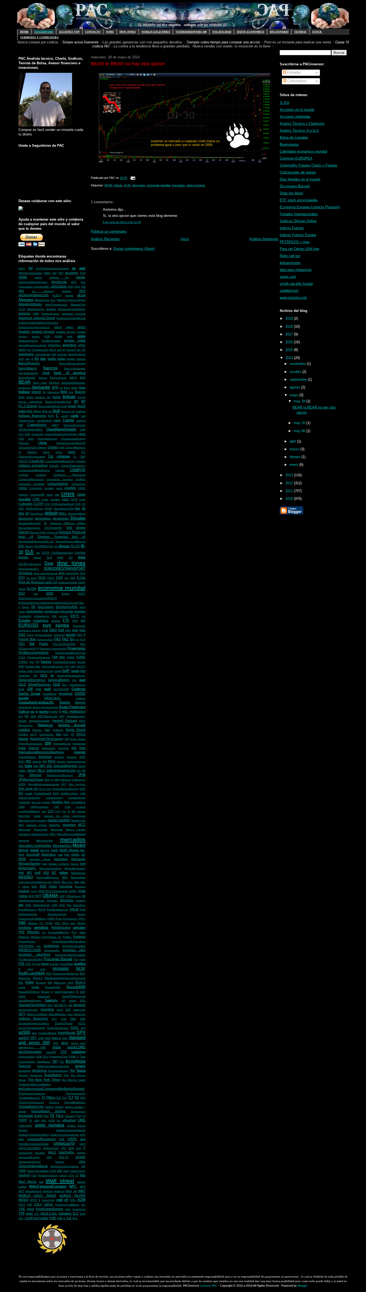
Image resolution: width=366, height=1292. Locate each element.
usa (82, 1139)
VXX (71, 1175)
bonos (81, 397)
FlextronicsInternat (38, 657)
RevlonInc (24, 978)
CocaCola (36, 461)
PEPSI (81, 923)
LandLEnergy (54, 797)
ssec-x (56, 1038)
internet (79, 752)
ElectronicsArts (66, 607)
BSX (45, 411)
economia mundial (61, 588)
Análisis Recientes (105, 239)
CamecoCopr (26, 420)
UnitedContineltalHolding (33, 1134)
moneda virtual (39, 859)
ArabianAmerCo (28, 340)
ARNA (81, 345)
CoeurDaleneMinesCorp (59, 461)
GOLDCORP (61, 689)
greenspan (25, 707)
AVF (54, 354)
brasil (72, 406)
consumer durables (31, 483)
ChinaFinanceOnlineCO (70, 442)
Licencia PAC (208, 1285)
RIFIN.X (38, 978)
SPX (81, 1032)
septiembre (299, 379)
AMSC (69, 327)
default (50, 513)
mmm (75, 854)
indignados (48, 748)
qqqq (45, 963)
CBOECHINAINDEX (30, 429)
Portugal (79, 936)
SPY (33, 1038)
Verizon (59, 1161)
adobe (80, 277)
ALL (53, 300)
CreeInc (23, 494)
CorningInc (35, 488)
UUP (71, 1148)
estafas (55, 620)
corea (22, 488)
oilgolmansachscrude (31, 900)
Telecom (24, 1066)
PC (41, 923)
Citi (50, 456)
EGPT (81, 593)
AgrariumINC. (42, 286)
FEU (82, 644)
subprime (78, 1052)
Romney (41, 982)
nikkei (25, 886)
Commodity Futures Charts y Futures (308, 165)
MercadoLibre (44, 840)
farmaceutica (45, 639)
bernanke (41, 387)
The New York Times (44, 1079)
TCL (61, 1061)
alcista (69, 295)
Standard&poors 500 (191, 31)
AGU (70, 286)
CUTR (38, 503)
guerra (44, 711)
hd (26, 716)
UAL (43, 1120)
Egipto (66, 593)
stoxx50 (51, 1052)
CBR (82, 429)
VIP (83, 1166)
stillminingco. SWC (32, 1047)
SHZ (68, 1009)
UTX (63, 1148)
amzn (81, 327)
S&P (82, 991)
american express (73, 313)
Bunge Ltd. (68, 411)
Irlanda (37, 761)
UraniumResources (41, 1139)
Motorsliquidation (75, 868)
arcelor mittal (74, 340)
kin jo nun (45, 788)
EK (33, 607)
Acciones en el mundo (297, 110)
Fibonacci (45, 648)
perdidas (24, 927)
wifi (75, 1191)
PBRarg (33, 923)
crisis (67, 493)
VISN (53, 1170)
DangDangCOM (63, 508)
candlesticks (44, 420)
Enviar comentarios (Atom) (134, 249)
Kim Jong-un (77, 784)
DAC (21, 508)
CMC (82, 456)
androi (36, 336)
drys (62, 573)
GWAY (54, 711)
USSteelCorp (51, 1148)
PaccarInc (79, 905)
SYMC (72, 1056)
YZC (36, 1213)
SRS (48, 1038)
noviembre (298, 364)
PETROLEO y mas (294, 242)
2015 (289, 350)
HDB (33, 716)
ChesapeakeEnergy (73, 438)
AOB (47, 336)
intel (82, 748)
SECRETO (60, 1005)
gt (36, 711)
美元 (75, 1218)
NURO (73, 891)
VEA (49, 1157)
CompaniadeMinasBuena (34, 470)
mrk (21, 872)
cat (20, 424)
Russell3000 (75, 987)
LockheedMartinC (29, 811)
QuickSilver (66, 963)
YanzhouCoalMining (67, 1204)
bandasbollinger (28, 373)
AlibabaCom (41, 300)
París (58, 918)
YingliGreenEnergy (49, 1209)
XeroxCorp (48, 1200)
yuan (29, 1213)
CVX (78, 504)
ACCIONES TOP (69, 31)
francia (46, 662)
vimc (82, 1161)
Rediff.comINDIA (31, 973)
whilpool (48, 1191)
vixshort (24, 1175)
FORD (80, 657)
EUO (75, 620)
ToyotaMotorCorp (31, 1106)
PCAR (49, 923)
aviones (62, 354)
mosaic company (59, 863)
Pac (69, 905)
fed (31, 644)
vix (59, 1171)
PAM (82, 909)
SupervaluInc (26, 1056)
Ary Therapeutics (37, 349)
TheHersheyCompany (31, 1093)
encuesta (66, 611)
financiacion (59, 648)
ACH (82, 272)
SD (63, 1000)
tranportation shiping (48, 1111)
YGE (21, 1209)
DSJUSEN (72, 573)
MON (22, 859)
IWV (42, 766)
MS (29, 872)
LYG (58, 811)
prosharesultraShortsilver (70, 954)
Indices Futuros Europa (298, 235)
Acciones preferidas (295, 117)
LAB (82, 793)
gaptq (75, 671)
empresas (51, 611)
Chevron (23, 442)
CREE (81, 488)
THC (66, 1075)
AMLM (58, 327)
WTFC (33, 1200)
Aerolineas (59, 282)
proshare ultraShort (34, 954)
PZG (28, 963)
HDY (62, 716)
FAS (57, 639)
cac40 (64, 415)
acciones (71, 272)
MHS (21, 854)
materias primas (36, 824)
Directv (23, 532)
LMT (56, 806)
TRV (46, 1116)
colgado (54, 465)
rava (43, 969)
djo (38, 552)
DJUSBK (80, 552)
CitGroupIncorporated (31, 456)
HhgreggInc (25, 725)
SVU (45, 1056)
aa (74, 268)
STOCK (317, 31)
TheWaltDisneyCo (29, 1097)
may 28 (300, 401)
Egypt (25, 607)
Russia (45, 991)
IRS (44, 761)
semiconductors (28, 1009)
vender (80, 1157)
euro (47, 625)
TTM (78, 1116)
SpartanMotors (47, 1033)
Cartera (68, 420)
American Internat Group (36, 318)
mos (44, 863)
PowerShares (26, 941)
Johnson (35, 775)
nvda (81, 891)
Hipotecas (45, 725)
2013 (289, 475)
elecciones (46, 607)
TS (52, 1116)
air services (42, 291)
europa (62, 625)
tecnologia (75, 1061)
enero (294, 465)
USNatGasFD (64, 1144)
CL (75, 456)
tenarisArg (24, 1070)
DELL (63, 513)
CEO (21, 438)
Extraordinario (43, 634)
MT (54, 872)
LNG (67, 806)
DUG (42, 577)
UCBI (51, 1120)
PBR (22, 923)
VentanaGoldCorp (29, 1161)
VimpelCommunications (64, 1166)
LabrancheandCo (29, 797)
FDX (21, 643)
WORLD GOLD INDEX (155, 31)
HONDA (23, 734)
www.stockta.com (293, 298)
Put (76, 959)
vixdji (66, 1170)
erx (83, 616)
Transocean (78, 1111)
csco (65, 499)
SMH (73, 1018)
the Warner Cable (73, 1079)
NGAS (57, 882)
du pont (32, 577)
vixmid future (78, 1170)
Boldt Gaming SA (39, 397)
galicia (22, 671)
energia (79, 611)
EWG (53, 630)
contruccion (78, 483)
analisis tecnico (42, 331)
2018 (289, 326)
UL (58, 1120)
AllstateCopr (77, 304)
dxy (67, 577)
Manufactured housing (32, 820)
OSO (62, 905)
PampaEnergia (27, 914)
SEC (50, 1005)
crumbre (55, 499)
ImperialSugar (61, 743)
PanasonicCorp (57, 914)
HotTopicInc (46, 734)
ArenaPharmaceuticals (32, 345)
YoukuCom (78, 1209)
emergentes (34, 611)
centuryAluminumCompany (60, 434)
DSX (82, 573)
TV (83, 1116)
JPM (81, 775)
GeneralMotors (59, 680)
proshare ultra (74, 950)
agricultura (58, 286)
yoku (68, 1209)
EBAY (81, 582)
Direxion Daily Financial (43, 532)
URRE (72, 1139)
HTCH (80, 734)
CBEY (55, 425)
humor (23, 739)
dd (27, 513)
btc (50, 411)
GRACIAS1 (52, 698)
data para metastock (296, 270)
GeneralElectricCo (31, 680)
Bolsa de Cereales (294, 137)
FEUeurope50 (27, 648)
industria (63, 748)
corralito (49, 488)
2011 (289, 491)
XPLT (21, 1204)
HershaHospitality (39, 720)
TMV (82, 1097)
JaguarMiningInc (65, 766)
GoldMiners (50, 693)
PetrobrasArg (60, 927)
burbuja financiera (32, 415)
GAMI (57, 671)
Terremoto (36, 1075)
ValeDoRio (66, 1152)
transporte (25, 1115)
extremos (59, 634)
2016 (289, 342)
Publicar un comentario (108, 231)
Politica (67, 936)
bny (71, 392)
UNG (81, 1120)
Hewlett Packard (64, 720)
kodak (28, 793)
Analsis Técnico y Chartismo (302, 124)
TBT (55, 1061)
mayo (294, 395)
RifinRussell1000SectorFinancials (64, 978)
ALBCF (57, 295)
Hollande (58, 729)
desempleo (43, 518)
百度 (69, 1218)
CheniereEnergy (47, 438)
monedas (61, 859)
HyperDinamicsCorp (30, 743)
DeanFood (36, 513)
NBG (65, 877)
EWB (45, 630)
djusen (23, 557)
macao (81, 811)
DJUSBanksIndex (62, 552)
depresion (25, 518)
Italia (28, 766)
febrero (295, 457)
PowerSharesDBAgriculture (68, 941)
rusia (35, 987)
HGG (82, 720)
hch (20, 716)
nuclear (23, 891)
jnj (83, 770)
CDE (27, 434)
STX (64, 1051)
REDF (80, 969)
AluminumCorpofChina (71, 309)
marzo (295, 449)
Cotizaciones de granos (298, 172)
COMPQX (77, 470)
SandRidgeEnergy (29, 1000)
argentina (69, 345)
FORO (110, 31)
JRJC (47, 779)
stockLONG (76, 1047)
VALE (52, 1152)
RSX (70, 982)
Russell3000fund (28, 991)
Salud (22, 996)
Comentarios (296, 81)
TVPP (22, 1120)
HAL (65, 711)
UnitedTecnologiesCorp (64, 1134)
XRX (29, 1204)
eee (35, 593)
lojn (44, 811)
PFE (21, 932)
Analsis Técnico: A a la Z (299, 131)
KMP (82, 788)
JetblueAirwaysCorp (61, 770)
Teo (72, 1070)
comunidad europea (59, 479)
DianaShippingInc (29, 527)
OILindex (52, 900)
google (23, 698)
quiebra (79, 964)
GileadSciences (39, 684)
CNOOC (23, 461)
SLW (63, 1018)
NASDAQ (25, 877)
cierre (46, 452)
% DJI (284, 103)
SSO (65, 1038)
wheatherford (33, 1191)
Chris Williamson (76, 447)
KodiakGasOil (42, 793)
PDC (57, 923)
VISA (22, 1170)
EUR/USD (28, 625)
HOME (24, 31)
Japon (31, 770)
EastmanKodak (67, 582)
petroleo (79, 927)
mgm (54, 850)
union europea (49, 1125)
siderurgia (79, 1009)
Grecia (64, 702)
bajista (71, 358)
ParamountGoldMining (32, 918)
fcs (77, 639)
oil (83, 896)
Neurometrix (78, 877)
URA (21, 1139)
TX (30, 1120)
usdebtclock (289, 291)
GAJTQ (80, 666)
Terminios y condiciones (39, 37)
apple (81, 336)
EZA (79, 634)
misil (60, 854)
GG (74, 680)
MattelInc (54, 824)
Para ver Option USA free (299, 249)
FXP (72, 666)
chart (31, 438)
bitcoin (36, 392)
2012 (21, 268)
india (22, 748)
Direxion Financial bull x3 (61, 536)
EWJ (68, 630)
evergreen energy (29, 630)
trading (49, 1106)
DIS (21, 546)
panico (81, 914)
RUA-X (80, 982)
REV (82, 973)
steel (64, 1043)
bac (43, 359)
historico (37, 729)
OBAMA (50, 895)
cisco (71, 452)
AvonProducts (76, 354)
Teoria (80, 1070)
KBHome (65, 779)
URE (62, 1139)
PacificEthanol (27, 909)
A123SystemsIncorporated (52, 268)
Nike (77, 882)
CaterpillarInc (37, 424)
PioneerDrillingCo (58, 932)
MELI (53, 834)
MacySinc (24, 815)
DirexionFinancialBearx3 (70, 541)
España (24, 620)
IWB (35, 766)
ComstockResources (31, 479)
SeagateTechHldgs (32, 1005)
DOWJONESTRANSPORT (64, 568)
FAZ (65, 639)
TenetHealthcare (58, 1070)
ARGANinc (54, 345)
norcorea (65, 886)
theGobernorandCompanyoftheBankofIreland (51, 1088)
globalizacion (77, 684)
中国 (52, 1218)
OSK (54, 905)
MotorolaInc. (27, 868)
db (83, 508)
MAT (21, 824)
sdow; (72, 1000)
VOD (34, 1175)
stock (56, 1047)
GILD (22, 684)
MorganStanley (29, 863)
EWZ (21, 634)
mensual (23, 840)
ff (37, 648)
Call (83, 415)
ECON (31, 588)
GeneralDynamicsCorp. (71, 675)
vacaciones (25, 1152)
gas (82, 671)
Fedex (43, 643)
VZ (77, 1175)
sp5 (83, 1027)
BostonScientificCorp (58, 401)
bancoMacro (27, 368)
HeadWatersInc (75, 716)
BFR (55, 387)
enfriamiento (41, 616)
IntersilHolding (27, 756)
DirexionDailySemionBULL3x (36, 541)
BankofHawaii (26, 377)
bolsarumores (290, 263)
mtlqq (63, 873)
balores (80, 358)
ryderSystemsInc (64, 991)
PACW (42, 909)
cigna (58, 452)
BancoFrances (29, 363)
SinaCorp (79, 1014)
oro (20, 905)
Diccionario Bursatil (295, 186)
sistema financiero (33, 1018)
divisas (64, 546)
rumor (21, 987)
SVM (39, 1056)
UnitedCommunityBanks (70, 1130)
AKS (82, 291)
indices (33, 748)
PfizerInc (33, 932)
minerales (48, 854)
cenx (82, 434)
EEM (49, 593)
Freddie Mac (32, 666)
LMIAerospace (39, 806)
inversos (72, 756)
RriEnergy (60, 982)
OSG (28, 905)
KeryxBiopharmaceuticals (43, 784)
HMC (47, 729)
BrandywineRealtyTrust (53, 406)
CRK (36, 499)
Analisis (24, 331)
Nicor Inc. (67, 882)
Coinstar (80, 461)
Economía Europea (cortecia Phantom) (310, 207)
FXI (67, 666)
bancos (50, 368)
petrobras (41, 927)
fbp (72, 639)
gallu (30, 671)
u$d (36, 1120)
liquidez (57, 802)
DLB (49, 557)
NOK (43, 886)
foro (31, 661)
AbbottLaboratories (30, 272)
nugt (34, 891)
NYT (38, 896)
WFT (21, 1191)
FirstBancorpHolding (33, 652)
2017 (289, 334)
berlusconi (24, 387)
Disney (29, 546)
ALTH (21, 309)
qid (38, 963)
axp (27, 358)
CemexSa (37, 434)
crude (44, 499)
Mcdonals (56, 829)
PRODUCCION (29, 950)
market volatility (59, 820)
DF (45, 523)
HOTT (33, 734)
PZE (21, 963)
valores (81, 1152)
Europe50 (79, 625)
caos (57, 420)
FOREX (23, 661)
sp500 (24, 1032)
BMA (63, 392)
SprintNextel (67, 1032)
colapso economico (33, 465)
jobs (21, 775)
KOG (56, 793)
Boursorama (289, 144)
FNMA (70, 657)
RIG (20, 982)
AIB (83, 286)
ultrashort (69, 1120)
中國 (59, 1218)
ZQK (82, 1213)
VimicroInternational (33, 1166)
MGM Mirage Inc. (72, 850)
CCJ (21, 434)
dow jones (71, 563)
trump (38, 1115)
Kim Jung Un (28, 788)
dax (77, 508)
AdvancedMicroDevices (32, 282)
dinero (80, 527)
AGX (77, 286)
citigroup (63, 456)
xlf (66, 1200)
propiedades (51, 950)
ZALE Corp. (49, 1213)
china (42, 443)
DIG (69, 527)
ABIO (47, 272)
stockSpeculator (30, 1051)
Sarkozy (51, 1000)
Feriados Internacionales (299, 214)
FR (37, 661)
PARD (50, 918)
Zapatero (65, 1213)
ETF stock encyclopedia (299, 200)
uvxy (78, 1148)
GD (35, 675)
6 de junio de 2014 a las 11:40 (122, 222)
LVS (51, 811)
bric (30, 411)
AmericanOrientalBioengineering (38, 322)
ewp (75, 630)
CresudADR (37, 494)
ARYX (52, 349)
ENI (54, 616)
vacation (40, 1152)
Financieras (76, 648)
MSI (46, 872)
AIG (21, 291)
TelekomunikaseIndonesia (53, 1066)
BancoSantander (74, 368)
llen (67, 802)
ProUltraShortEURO (30, 959)
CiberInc (32, 452)
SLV (54, 1018)
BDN (82, 377)
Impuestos (79, 743)
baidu (52, 358)
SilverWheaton (57, 1014)
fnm (62, 657)
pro (39, 946)
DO (71, 557)
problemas (51, 945)
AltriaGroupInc (35, 309)
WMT (81, 1191)
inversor (59, 756)
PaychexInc (70, 918)
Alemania (25, 300)
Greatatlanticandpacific (36, 702)
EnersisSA (24, 616)
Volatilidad (221, 31)
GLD (56, 684)
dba (21, 513)
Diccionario (279, 31)
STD (55, 1043)
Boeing (80, 392)
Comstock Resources (69, 474)
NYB (31, 896)
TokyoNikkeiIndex (74, 1102)
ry (52, 991)
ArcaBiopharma (51, 340)
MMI (66, 854)
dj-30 (127, 185)
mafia (37, 815)
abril (293, 441)
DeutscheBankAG (29, 523)
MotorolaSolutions (50, 868)
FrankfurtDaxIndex (64, 661)
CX (83, 504)
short (60, 1009)
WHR (69, 1191)
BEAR (24, 382)
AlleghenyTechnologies (71, 300)
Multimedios (78, 872)
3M (30, 268)
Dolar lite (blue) (291, 193)
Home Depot (75, 729)
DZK (73, 577)
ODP (62, 896)
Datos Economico (250, 31)
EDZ (21, 593)
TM (76, 1097)
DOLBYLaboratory (29, 563)
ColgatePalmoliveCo (73, 465)
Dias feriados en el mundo (300, 179)
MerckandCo (62, 845)
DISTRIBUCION (43, 546)
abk (54, 272)
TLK (64, 1097)
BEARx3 (54, 382)
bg (61, 387)
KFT (63, 784)
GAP (66, 671)
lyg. (64, 811)
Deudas (77, 518)
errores (63, 616)
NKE (34, 886)
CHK (62, 447)
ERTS (74, 616)
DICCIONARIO (53, 527)
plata (82, 932)
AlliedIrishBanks (30, 304)
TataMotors (43, 1061)
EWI (61, 630)
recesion (61, 968)
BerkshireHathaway (73, 382)
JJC (78, 770)
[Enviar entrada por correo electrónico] (132, 178)
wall (41, 1181)
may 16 (300, 423)
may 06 (300, 431)
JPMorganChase (30, 779)
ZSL (21, 1218)
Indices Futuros (292, 228)
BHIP (74, 387)
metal (34, 850)
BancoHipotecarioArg (72, 363)
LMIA (21, 806)
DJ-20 (75, 546)
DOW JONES (127, 31)
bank (46, 373)
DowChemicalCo (28, 568)
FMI (55, 657)
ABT (61, 272)
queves (54, 963)
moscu (75, 863)
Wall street (60, 1181)
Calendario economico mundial (303, 151)
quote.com (288, 277)
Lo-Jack (80, 806)
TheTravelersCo (75, 1093)
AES (74, 282)
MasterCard (78, 820)
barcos (43, 377)
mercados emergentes (34, 845)
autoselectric (42, 354)
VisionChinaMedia (38, 1170)
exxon (70, 635)
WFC (73, 1186)
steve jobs (78, 1043)
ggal (82, 680)
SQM (41, 1038)
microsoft (32, 854)
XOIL (73, 1200)
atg (79, 349)
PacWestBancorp (57, 909)
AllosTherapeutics (56, 304)
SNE (82, 1018)
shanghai (47, 1009)
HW (67, 739)
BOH (21, 397)
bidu (82, 387)
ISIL (21, 766)
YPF (21, 1213)
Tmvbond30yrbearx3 (31, 1102)
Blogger (303, 1285)
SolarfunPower (64, 1023)
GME (38, 689)
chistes (53, 447)
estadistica (40, 620)
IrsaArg (61, 761)
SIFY (21, 1014)
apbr (70, 336)
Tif (43, 1097)
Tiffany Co (53, 1097)
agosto (295, 387)
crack (59, 488)
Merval (23, 850)
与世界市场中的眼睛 (36, 1218)
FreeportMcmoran (53, 666)
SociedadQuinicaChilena (33, 1023)
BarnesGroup (58, 377)
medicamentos (40, 834)
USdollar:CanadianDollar (33, 1143)
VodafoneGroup (48, 1175)
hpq (58, 734)
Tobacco (54, 1102)
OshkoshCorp (41, 905)
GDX (43, 675)
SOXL (74, 1027)
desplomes (61, 518)
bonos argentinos (30, 401)
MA (74, 811)
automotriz (26, 354)
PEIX (65, 923)
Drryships (25, 573)
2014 (289, 358)
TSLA (59, 1115)
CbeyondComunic (74, 425)
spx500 (23, 1038)
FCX (82, 639)
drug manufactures (46, 573)
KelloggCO (78, 779)
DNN (60, 557)
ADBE (22, 277)
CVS (47, 504)
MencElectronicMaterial (71, 834)
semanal (79, 1005)
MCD (81, 824)
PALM (74, 909)
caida (74, 416)
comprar (23, 474)
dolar (81, 557)
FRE (21, 666)
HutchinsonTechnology (46, 739)
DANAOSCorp (34, 508)
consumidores (57, 483)
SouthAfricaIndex (57, 1027)
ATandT (71, 349)
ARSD (22, 349)
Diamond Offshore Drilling (68, 523)
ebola (21, 588)
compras (41, 474)
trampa (59, 1106)
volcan (63, 1175)
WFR (82, 1186)
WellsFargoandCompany (48, 1186)
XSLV (38, 1204)
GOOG (80, 694)
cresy (49, 494)
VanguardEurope (29, 1157)
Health (22, 720)
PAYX (82, 918)
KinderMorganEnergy (65, 788)
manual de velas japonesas (64, 815)
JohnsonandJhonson (60, 775)
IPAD (82, 756)
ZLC (76, 1213)
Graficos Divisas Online (298, 221)
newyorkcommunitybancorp (35, 882)
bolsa (57, 397)
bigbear (24, 392)
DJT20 (46, 552)
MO (83, 854)
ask (59, 349)
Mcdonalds (40, 829)
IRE (28, 761)
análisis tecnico (65, 331)
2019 (289, 318)
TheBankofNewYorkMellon (34, 1084)
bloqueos (53, 392)
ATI (83, 349)
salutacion (44, 996)
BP (76, 401)
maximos (69, 824)
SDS (82, 1000)
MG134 (44, 850)
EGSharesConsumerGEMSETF (37, 598)
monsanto (78, 859)
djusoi (37, 557)
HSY (66, 734)
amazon (24, 313)
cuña (82, 499)
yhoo (30, 1209)
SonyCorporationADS (31, 1027)
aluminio (51, 309)
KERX (22, 784)
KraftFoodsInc (69, 793)
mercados (72, 839)
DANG (48, 508)
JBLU (41, 770)
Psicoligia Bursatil (58, 959)
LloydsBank (78, 802)
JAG (49, 766)
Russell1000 (52, 987)
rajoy (30, 969)
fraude (81, 661)
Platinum (23, 936)
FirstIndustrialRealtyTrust (70, 652)
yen (83, 1204)
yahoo (48, 1204)
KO (20, 793)
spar (34, 1033)
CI (19, 452)
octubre (296, 372)
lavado (46, 802)
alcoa (81, 295)
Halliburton (77, 711)
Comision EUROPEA (296, 158)
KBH (56, 779)
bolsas (69, 396)
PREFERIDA (26, 946)
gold (47, 689)
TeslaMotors (53, 1075)
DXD (59, 577)
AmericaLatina (50, 313)
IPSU (21, 761)
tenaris (80, 1066)
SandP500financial (73, 996)
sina (70, 1014)
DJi (29, 552)
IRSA (51, 761)
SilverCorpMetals (37, 1014)
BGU (67, 387)
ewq (82, 630)
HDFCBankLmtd (47, 716)
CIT (83, 452)
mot (82, 863)
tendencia (39, 1070)
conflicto (80, 479)
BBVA (73, 377)
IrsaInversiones (76, 761)
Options (80, 900)
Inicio (185, 239)
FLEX (21, 657)
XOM (81, 1200)
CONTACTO (92, 31)
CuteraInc (25, 503)
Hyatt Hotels (77, 739)
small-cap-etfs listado (296, 284)
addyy (38, 277)
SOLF (81, 1023)
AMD (36, 313)
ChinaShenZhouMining (32, 447)
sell (70, 1005)
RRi (50, 982)
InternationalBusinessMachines (41, 752)
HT (72, 734)
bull (56, 411)
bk (44, 392)
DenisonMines (76, 513)
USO (82, 1143)
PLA (74, 932)
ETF (66, 620)
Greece (80, 702)
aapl (82, 268)
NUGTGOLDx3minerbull (53, 891)
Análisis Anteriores (263, 239)
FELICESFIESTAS (64, 644)
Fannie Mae (27, 639)
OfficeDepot (73, 896)
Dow (48, 563)
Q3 (34, 963)
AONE (58, 336)
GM (30, 689)
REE (49, 973)
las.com (36, 802)
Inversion (45, 756)
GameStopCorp (43, 671)
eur (83, 620)
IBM (48, 743)
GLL (65, 684)
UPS (82, 1134)
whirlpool (59, 1191)
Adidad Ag (59, 277)
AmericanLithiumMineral (70, 318)
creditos (70, 488)
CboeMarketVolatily (61, 429)
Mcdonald (24, 829)
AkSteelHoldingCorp (33, 295)
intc (74, 748)
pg (43, 932)
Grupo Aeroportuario (45, 707)
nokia (53, 886)
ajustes (66, 291)
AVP (21, 358)
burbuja (80, 411)
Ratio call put (290, 256)
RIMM (29, 982)
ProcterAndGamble (73, 946)
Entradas (293, 72)
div (56, 546)
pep (72, 923)
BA (37, 358)
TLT (70, 1097)
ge (52, 675)
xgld (59, 1200)
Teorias (300, 31)
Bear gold (40, 382)
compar (60, 470)
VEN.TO (63, 1157)
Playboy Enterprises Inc (46, 936)
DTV (21, 577)
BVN (51, 415)
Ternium (23, 1075)
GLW (21, 689)
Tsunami (70, 1116)
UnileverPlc (25, 1125)
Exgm (30, 634)
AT (63, 349)
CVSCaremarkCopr (62, 504)
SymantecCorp (59, 1056)
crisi (57, 494)
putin (82, 959)
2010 (289, 499)
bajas (61, 358)
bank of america (69, 373)
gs (32, 711)
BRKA (37, 411)
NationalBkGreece (47, 877)
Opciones (67, 900)
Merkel (79, 845)
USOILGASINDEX (29, 1148)
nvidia (22, 896)
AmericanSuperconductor (34, 327)
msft (37, 872)
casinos (80, 420)
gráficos (80, 698)
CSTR (73, 499)
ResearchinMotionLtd (66, 973)
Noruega (80, 886)
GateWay (24, 675)
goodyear (66, 693)
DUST (50, 577)
